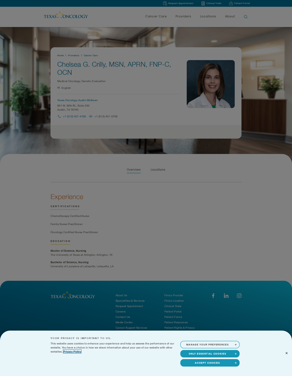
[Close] (286, 353)
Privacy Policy (72, 351)
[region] (146, 353)
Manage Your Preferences (207, 344)
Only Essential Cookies (207, 353)
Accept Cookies (207, 362)
